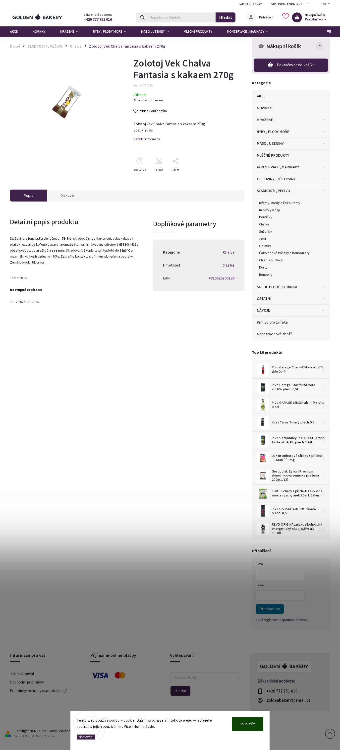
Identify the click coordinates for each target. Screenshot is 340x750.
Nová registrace (268, 619)
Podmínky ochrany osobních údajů (38, 690)
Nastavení (86, 737)
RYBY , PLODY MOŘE (273, 132)
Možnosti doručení (149, 100)
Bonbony (266, 274)
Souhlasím (247, 724)
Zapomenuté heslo (294, 619)
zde (151, 726)
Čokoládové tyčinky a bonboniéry (284, 253)
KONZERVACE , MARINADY (278, 167)
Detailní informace (146, 139)
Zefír (263, 238)
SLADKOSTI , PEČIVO (273, 191)
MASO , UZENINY (270, 143)
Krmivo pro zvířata (272, 322)
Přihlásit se (269, 609)
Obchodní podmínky (286, 4)
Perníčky (265, 217)
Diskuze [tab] (67, 195)
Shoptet (29, 736)
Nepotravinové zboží (274, 334)
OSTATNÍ (264, 298)
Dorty (263, 267)
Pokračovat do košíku (296, 65)
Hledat (225, 17)
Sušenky (265, 231)
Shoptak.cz (52, 736)
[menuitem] (17, 31)
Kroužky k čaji (269, 210)
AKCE (261, 96)
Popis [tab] (28, 195)
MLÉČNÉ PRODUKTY (273, 155)
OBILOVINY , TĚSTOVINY (276, 179)
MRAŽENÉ (265, 120)
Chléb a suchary (271, 260)
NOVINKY (264, 108)
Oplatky (265, 246)
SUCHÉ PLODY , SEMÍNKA (277, 287)
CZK (323, 4)
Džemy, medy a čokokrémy (279, 203)
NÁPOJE (263, 310)
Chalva (264, 224)
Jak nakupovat (250, 4)
